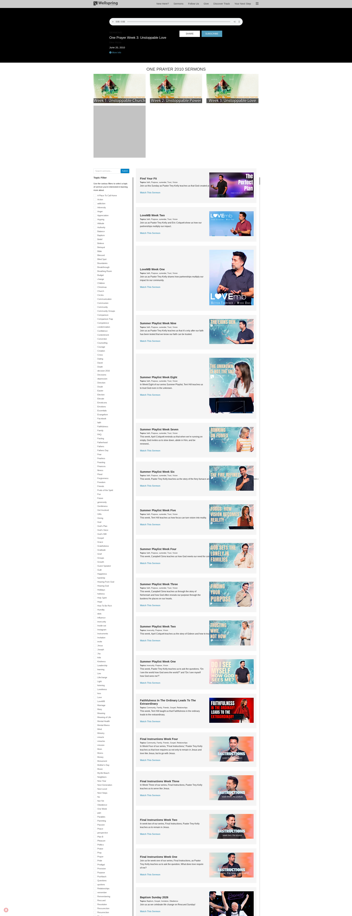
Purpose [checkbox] (101, 872)
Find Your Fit (148, 178)
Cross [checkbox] (100, 355)
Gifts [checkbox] (99, 514)
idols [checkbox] (99, 613)
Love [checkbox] (99, 697)
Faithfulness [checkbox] (102, 426)
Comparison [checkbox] (102, 315)
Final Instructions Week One (158, 856)
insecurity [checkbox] (101, 621)
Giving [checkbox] (100, 518)
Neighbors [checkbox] (102, 777)
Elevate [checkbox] (100, 398)
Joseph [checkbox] (100, 649)
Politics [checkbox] (100, 844)
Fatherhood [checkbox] (102, 442)
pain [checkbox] (99, 813)
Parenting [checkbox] (101, 821)
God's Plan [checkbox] (102, 526)
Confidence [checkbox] (102, 331)
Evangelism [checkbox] (102, 414)
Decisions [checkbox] (101, 375)
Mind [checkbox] (99, 729)
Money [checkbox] (100, 757)
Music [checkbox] (100, 769)
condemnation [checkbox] (103, 327)
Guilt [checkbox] (99, 570)
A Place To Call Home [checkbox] (107, 195)
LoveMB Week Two (152, 215)
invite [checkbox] (99, 641)
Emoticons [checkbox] (102, 402)
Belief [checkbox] (99, 239)
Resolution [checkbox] (102, 904)
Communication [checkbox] (104, 299)
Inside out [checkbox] (101, 625)
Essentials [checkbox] (102, 410)
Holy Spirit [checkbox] (102, 598)
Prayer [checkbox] (100, 856)
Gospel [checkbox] (100, 538)
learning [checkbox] (100, 669)
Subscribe (211, 34)
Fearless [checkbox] (101, 458)
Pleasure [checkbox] (101, 841)
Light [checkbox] (99, 681)
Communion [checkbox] (102, 303)
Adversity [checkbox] (101, 207)
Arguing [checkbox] (100, 219)
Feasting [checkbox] (101, 462)
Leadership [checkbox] (102, 665)
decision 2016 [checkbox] (103, 371)
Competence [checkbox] (103, 323)
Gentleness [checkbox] (102, 506)
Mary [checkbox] (99, 709)
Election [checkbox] (101, 394)
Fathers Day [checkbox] (102, 450)
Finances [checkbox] (101, 466)
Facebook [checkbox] (101, 418)
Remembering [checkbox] (103, 896)
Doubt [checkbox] (100, 386)
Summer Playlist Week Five (158, 510)
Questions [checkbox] (102, 880)
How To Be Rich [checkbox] (104, 606)
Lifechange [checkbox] (102, 677)
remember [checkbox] (102, 892)
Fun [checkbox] (99, 494)
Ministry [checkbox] (101, 733)
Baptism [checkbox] (101, 235)
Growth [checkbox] (100, 562)
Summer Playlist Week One (158, 661)
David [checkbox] (100, 363)
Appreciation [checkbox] (102, 215)
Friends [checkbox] (100, 486)
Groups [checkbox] (100, 558)
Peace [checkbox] (100, 829)
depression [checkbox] (102, 379)
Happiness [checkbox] (102, 574)
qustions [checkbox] (101, 884)
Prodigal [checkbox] (101, 864)
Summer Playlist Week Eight (158, 377)
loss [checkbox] (99, 693)
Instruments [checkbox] (102, 633)
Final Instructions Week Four (159, 738)
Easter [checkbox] (100, 390)
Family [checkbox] (100, 430)
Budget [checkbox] (100, 275)
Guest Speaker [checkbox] (104, 566)
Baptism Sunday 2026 (154, 897)
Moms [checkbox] (100, 753)
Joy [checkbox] (99, 653)
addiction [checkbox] (101, 203)
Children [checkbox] (101, 283)
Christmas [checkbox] (102, 287)
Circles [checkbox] (100, 295)
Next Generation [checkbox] (104, 785)
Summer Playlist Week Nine (158, 323)
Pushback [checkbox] (101, 876)
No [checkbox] (98, 797)
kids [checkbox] (99, 657)
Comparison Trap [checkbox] (105, 319)
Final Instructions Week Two (158, 819)
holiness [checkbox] (101, 594)
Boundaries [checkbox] (102, 263)
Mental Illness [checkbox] (103, 725)
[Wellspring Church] (106, 4)
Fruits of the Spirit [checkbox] (105, 490)
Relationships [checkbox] (103, 888)
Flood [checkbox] (99, 474)
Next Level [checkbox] (102, 789)
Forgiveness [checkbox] (102, 478)
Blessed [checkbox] (101, 255)
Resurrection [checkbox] (103, 912)
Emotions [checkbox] (101, 406)
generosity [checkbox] (102, 502)
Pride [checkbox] (99, 860)
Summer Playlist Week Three (159, 584)
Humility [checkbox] (101, 610)
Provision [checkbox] (101, 868)
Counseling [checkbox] (102, 343)
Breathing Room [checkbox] (104, 271)
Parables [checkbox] (101, 817)
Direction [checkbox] (101, 383)
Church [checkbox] (100, 291)
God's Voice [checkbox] (102, 530)
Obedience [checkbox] (102, 805)
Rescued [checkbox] (101, 900)
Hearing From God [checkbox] (105, 582)
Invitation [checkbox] (101, 637)
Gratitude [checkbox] (101, 550)
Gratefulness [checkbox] (103, 546)
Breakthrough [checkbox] (103, 267)
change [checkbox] (100, 279)
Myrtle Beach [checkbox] (103, 773)
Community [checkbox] (102, 307)
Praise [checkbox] (100, 848)
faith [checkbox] (99, 422)
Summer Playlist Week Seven (159, 429)
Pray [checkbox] (99, 852)
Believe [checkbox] (100, 243)
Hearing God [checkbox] (103, 586)
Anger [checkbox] (100, 211)
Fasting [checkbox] (100, 438)
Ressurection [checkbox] (103, 908)
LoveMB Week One (152, 269)
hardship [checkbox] (101, 578)
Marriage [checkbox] (101, 705)
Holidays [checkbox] (101, 590)
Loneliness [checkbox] (102, 689)
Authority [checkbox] (101, 227)
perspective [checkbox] (102, 833)
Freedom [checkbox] (101, 482)
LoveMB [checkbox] (101, 701)
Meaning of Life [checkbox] (104, 717)
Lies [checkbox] (99, 673)
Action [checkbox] (100, 199)
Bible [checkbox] (99, 251)
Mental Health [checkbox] (103, 721)
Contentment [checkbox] (103, 335)
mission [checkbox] (100, 745)
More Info (116, 52)
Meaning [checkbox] (101, 713)
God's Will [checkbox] (101, 534)
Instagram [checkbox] (101, 629)
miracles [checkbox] (101, 741)
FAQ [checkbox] (99, 434)
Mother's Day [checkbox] (103, 765)
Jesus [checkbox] (100, 645)
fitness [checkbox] (100, 470)
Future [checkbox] (100, 498)
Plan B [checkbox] (100, 837)
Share (190, 34)
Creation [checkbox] (101, 351)
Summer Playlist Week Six (157, 471)
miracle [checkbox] (100, 737)
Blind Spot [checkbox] (101, 259)
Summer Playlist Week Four (158, 549)
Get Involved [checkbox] (103, 510)
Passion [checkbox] (101, 825)
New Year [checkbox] (101, 781)
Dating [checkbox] (100, 359)
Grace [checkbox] (100, 542)
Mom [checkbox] (99, 749)
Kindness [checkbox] (101, 661)
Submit (125, 171)
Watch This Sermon (150, 192)
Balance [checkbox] (101, 231)
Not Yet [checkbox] (100, 801)
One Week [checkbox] (102, 809)
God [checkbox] (99, 522)
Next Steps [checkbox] (102, 793)
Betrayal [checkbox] (101, 247)
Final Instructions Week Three (159, 781)
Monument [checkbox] (102, 761)
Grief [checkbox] (99, 554)
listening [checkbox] (101, 685)
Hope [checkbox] (99, 602)
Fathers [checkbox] (100, 446)
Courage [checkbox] (101, 347)
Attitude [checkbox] (100, 223)
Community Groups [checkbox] (106, 311)
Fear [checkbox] (99, 454)
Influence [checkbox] (101, 617)
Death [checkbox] (100, 367)
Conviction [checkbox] (102, 339)
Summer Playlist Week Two (158, 626)
